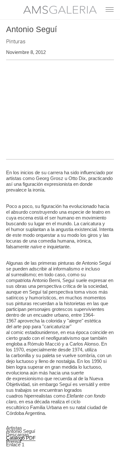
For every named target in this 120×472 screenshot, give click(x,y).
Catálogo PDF (21, 438)
